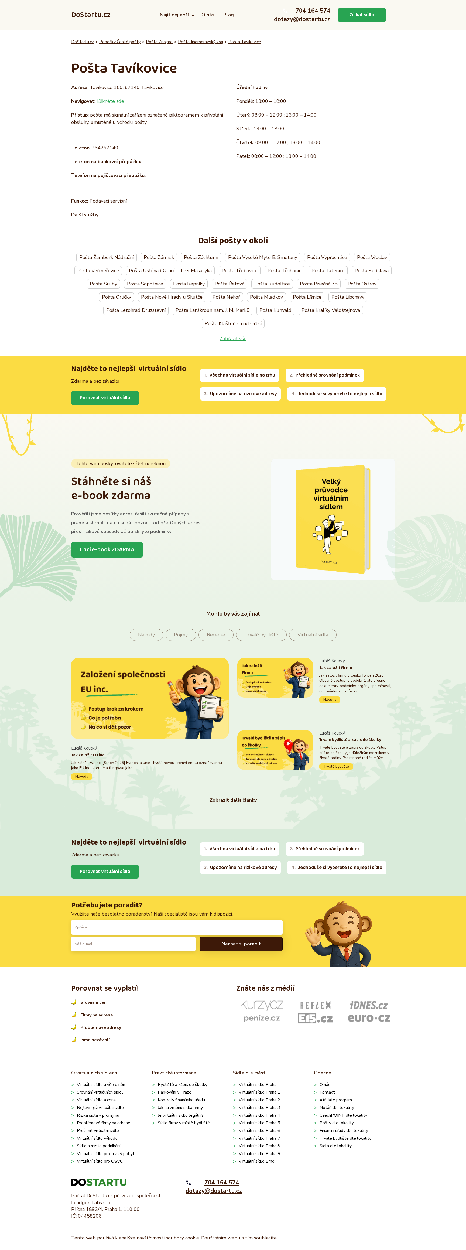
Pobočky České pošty (120, 42)
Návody (146, 634)
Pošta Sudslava (372, 270)
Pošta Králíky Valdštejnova (330, 310)
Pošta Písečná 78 (319, 284)
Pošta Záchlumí (201, 257)
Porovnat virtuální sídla (105, 398)
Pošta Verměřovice (98, 270)
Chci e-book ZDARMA (107, 550)
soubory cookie (182, 1238)
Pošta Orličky (116, 297)
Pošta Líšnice (307, 297)
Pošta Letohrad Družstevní (136, 310)
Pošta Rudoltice (272, 284)
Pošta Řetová (229, 284)
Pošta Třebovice (240, 270)
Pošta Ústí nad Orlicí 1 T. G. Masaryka (170, 270)
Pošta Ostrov (362, 284)
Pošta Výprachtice (327, 257)
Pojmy (181, 634)
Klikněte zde (110, 101)
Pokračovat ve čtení (150, 762)
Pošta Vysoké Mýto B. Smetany (262, 257)
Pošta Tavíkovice (244, 42)
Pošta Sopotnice (145, 284)
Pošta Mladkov (266, 297)
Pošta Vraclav (372, 257)
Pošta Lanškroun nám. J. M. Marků (212, 310)
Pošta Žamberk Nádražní (106, 257)
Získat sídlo (362, 15)
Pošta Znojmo (159, 42)
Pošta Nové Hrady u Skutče (172, 297)
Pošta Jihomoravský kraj (200, 42)
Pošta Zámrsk (159, 257)
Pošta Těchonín (284, 270)
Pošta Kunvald (275, 310)
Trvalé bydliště (261, 634)
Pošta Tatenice (328, 270)
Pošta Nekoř (226, 297)
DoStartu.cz (91, 15)
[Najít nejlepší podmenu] (192, 14)
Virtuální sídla (312, 634)
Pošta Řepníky (189, 284)
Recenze (216, 634)
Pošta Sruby (103, 284)
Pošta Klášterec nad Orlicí (233, 323)
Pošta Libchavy (347, 297)
